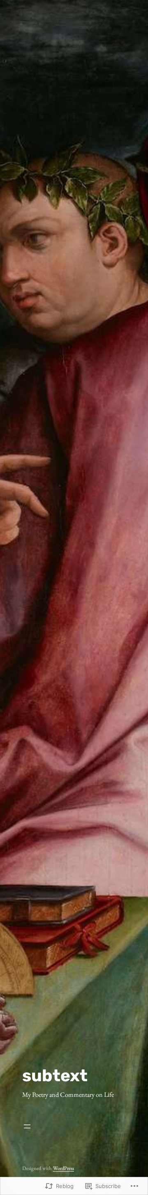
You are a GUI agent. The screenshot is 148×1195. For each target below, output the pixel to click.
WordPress (63, 1168)
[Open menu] (68, 1126)
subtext (55, 1075)
